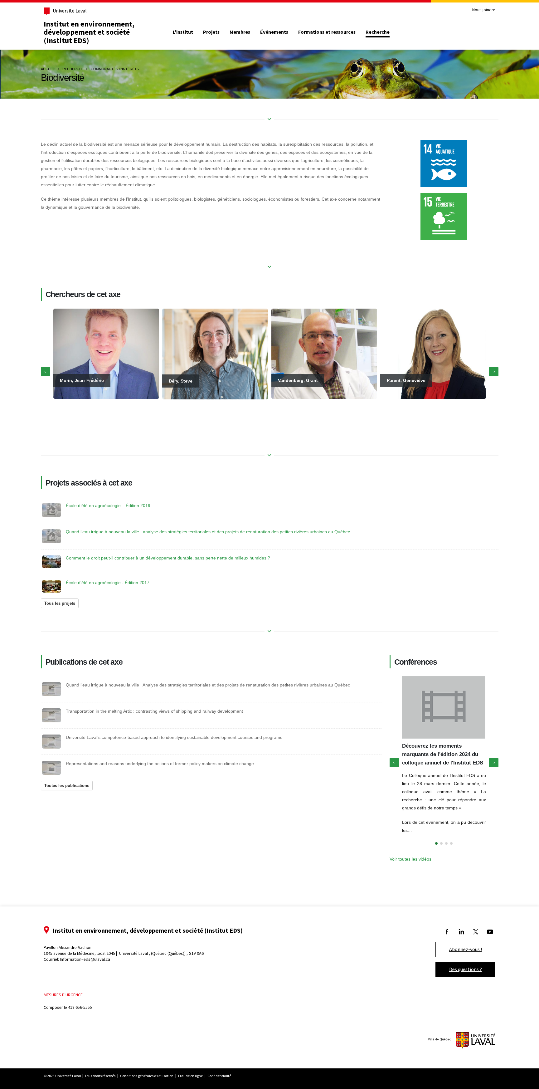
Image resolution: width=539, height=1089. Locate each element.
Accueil (48, 69)
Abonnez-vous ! (465, 949)
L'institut (183, 32)
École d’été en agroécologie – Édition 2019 (108, 505)
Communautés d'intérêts (115, 69)
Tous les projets (59, 603)
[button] (436, 843)
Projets (211, 32)
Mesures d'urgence (63, 995)
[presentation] (45, 371)
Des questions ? (465, 969)
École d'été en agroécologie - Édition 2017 (107, 582)
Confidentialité (219, 1075)
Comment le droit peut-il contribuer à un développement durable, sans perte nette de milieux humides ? (168, 557)
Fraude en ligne (190, 1075)
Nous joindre (483, 10)
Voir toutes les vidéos (410, 859)
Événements (274, 32)
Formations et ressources (327, 32)
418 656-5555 (80, 1007)
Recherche (378, 32)
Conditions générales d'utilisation (146, 1075)
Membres (240, 32)
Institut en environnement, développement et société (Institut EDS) (89, 32)
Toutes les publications (66, 785)
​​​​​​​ (443, 216)
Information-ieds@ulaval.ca (85, 959)
